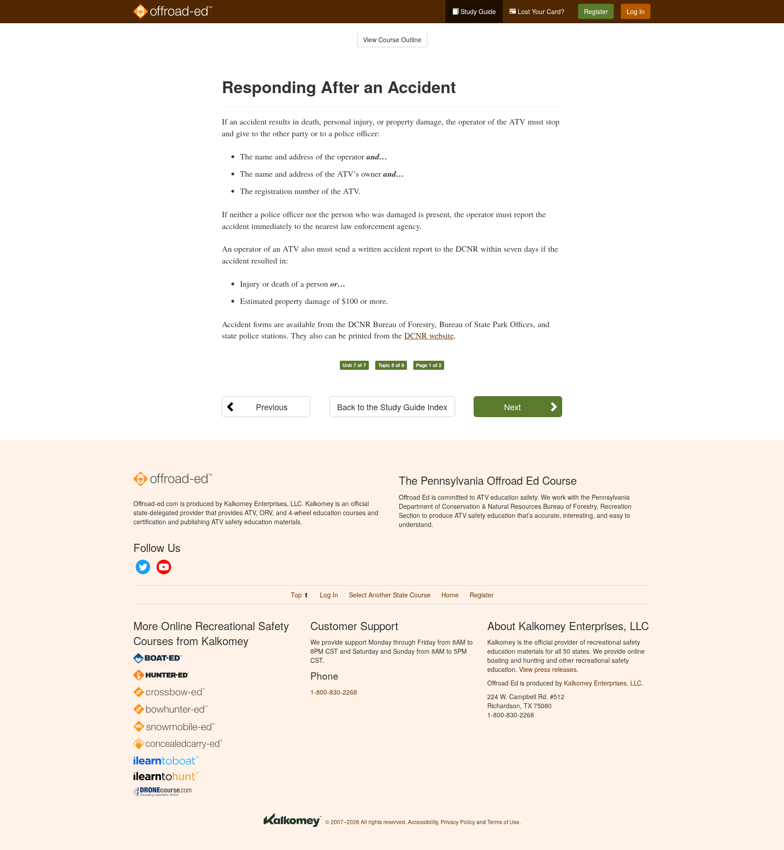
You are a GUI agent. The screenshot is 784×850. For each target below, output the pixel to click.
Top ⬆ (300, 594)
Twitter (143, 567)
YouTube (164, 567)
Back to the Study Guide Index (392, 407)
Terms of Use (503, 821)
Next (512, 407)
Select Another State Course (390, 594)
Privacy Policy (458, 821)
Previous (272, 407)
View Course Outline (392, 39)
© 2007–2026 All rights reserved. (366, 821)
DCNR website (429, 335)
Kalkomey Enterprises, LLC (603, 682)
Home (450, 594)
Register (596, 11)
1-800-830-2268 (333, 691)
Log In (636, 11)
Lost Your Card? (540, 11)
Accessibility (423, 821)
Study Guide (477, 11)
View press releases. (548, 669)
